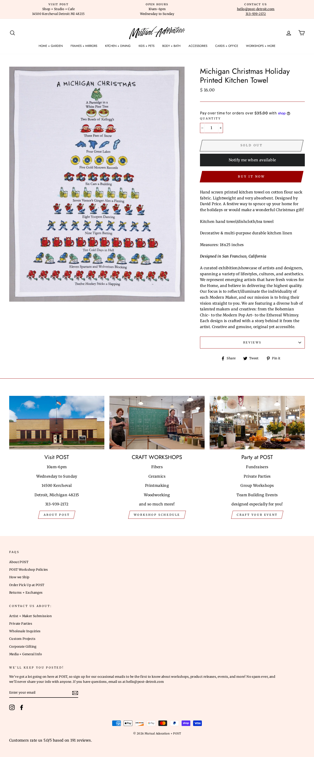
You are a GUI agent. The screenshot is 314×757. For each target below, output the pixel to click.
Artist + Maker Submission (30, 616)
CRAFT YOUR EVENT (257, 514)
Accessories (197, 46)
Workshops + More (260, 46)
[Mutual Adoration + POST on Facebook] (21, 707)
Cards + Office (226, 46)
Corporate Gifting (23, 647)
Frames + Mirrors (84, 46)
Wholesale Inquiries (25, 631)
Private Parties (20, 624)
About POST (18, 562)
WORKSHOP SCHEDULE (157, 514)
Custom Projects (22, 639)
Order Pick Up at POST (26, 585)
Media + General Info (25, 654)
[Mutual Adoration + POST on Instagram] (12, 707)
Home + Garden (51, 46)
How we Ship (19, 577)
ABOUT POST (57, 514)
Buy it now (251, 177)
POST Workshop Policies (28, 570)
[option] (58, 9)
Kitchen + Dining (118, 46)
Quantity (210, 118)
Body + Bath (171, 46)
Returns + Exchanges (26, 593)
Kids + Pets (146, 46)
